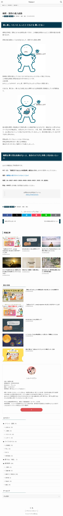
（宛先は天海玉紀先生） (32, 194)
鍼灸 (7, 484)
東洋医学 (6, 16)
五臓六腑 (11, 16)
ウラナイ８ (9, 434)
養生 (25, 16)
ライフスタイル (11, 441)
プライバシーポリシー (31, 510)
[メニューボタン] (2, 2)
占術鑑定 (9, 445)
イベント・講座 (11, 423)
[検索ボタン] (61, 2)
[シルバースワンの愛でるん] (31, 2)
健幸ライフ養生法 (11, 474)
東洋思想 (9, 455)
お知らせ (9, 427)
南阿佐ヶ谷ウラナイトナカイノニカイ (17, 175)
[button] (7, 215)
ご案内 (8, 467)
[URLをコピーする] (55, 215)
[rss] (32, 508)
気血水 (8, 481)
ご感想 (8, 430)
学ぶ (7, 448)
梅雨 (22, 16)
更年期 (8, 477)
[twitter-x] (30, 508)
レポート (9, 437)
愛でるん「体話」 (11, 459)
